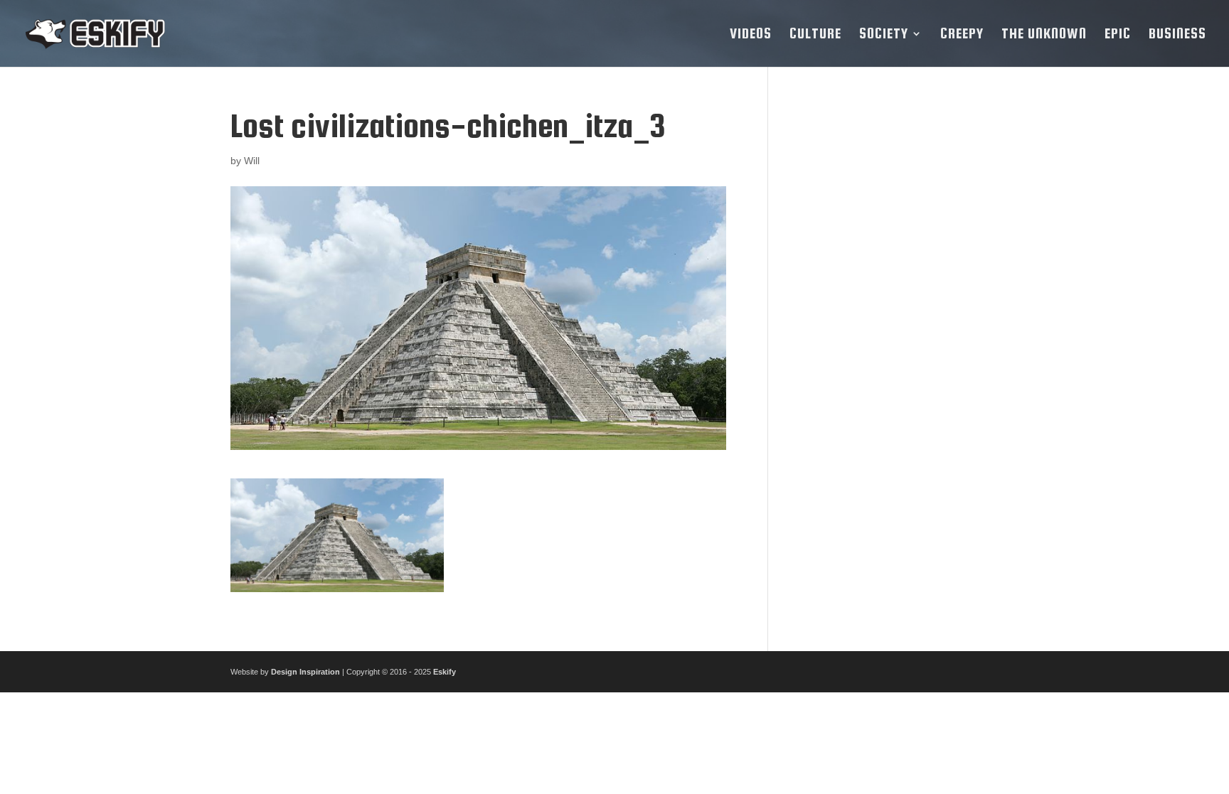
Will (252, 160)
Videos (751, 34)
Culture (815, 34)
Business (1177, 34)
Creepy (962, 34)
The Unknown (1044, 34)
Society (883, 34)
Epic (1118, 34)
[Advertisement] (894, 321)
